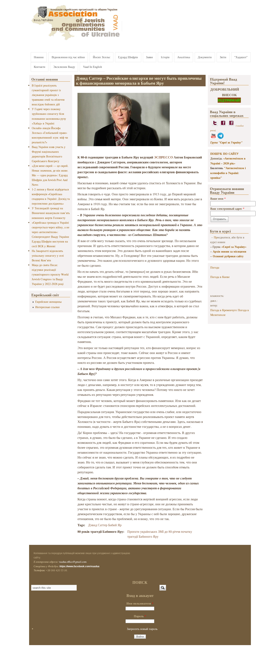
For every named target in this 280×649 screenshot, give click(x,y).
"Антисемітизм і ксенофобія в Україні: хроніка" (228, 173)
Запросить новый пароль (142, 629)
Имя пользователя (139, 603)
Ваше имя (218, 198)
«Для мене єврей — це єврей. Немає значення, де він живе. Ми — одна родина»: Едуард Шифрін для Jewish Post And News (50, 175)
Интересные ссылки (47, 307)
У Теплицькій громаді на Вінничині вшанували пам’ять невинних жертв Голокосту (51, 213)
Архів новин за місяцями (229, 251)
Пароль (140, 616)
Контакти (39, 67)
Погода (214, 267)
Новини (39, 57)
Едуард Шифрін (128, 57)
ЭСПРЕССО (163, 157)
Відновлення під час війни (68, 57)
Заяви (149, 57)
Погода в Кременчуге (223, 310)
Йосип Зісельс (101, 57)
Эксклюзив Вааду (64, 67)
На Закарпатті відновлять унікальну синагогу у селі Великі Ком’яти (48, 255)
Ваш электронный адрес (227, 208)
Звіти (223, 57)
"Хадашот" (241, 57)
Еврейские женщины (48, 302)
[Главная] (76, 40)
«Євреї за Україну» (233, 247)
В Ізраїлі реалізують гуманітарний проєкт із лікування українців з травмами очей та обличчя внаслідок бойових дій (48, 94)
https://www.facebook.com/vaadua (79, 566)
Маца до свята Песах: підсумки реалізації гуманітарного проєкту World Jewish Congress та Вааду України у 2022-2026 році (50, 274)
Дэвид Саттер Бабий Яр (105, 525)
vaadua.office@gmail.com (73, 562)
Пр (215, 237)
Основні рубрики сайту (228, 256)
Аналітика (183, 57)
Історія (165, 57)
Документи (205, 57)
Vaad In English (92, 67)
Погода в (220, 277)
